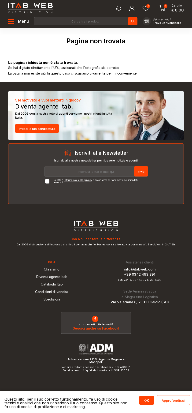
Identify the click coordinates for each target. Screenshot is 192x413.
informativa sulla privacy (78, 180)
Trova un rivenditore (167, 23)
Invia (141, 171)
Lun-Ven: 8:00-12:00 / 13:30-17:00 (140, 280)
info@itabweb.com (140, 269)
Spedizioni (52, 299)
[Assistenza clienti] (118, 8)
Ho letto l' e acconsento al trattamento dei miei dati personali (95, 181)
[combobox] (85, 21)
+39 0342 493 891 (139, 274)
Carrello (176, 5)
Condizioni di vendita (51, 291)
